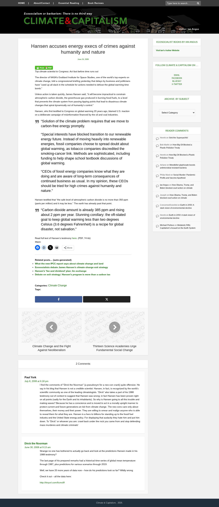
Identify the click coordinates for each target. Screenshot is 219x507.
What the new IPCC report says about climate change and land (69, 263)
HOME (21, 3)
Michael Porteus (167, 225)
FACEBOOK (177, 78)
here (74, 238)
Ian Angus (164, 185)
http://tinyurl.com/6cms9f (52, 482)
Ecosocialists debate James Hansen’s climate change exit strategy (71, 267)
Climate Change (57, 285)
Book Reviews (96, 3)
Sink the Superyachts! (178, 138)
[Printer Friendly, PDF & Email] (44, 68)
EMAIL (177, 75)
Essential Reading (69, 3)
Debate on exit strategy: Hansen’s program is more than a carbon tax (72, 274)
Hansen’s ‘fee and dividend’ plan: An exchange (60, 271)
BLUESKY (176, 81)
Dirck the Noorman (36, 443)
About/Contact (42, 3)
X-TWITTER (177, 84)
